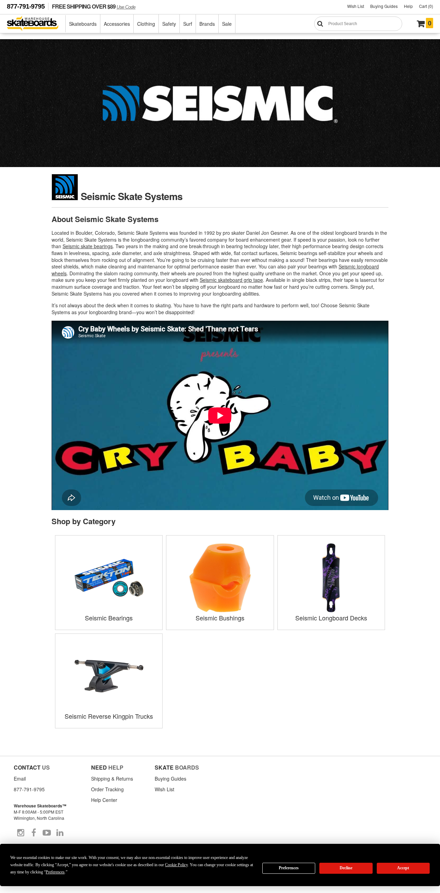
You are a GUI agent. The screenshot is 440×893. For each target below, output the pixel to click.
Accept (403, 868)
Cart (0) (426, 6)
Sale (227, 23)
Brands (207, 23)
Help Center (104, 799)
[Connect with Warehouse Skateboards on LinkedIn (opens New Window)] (60, 833)
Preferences (289, 868)
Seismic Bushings (220, 617)
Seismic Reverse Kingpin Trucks (109, 716)
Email (20, 778)
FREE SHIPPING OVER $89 (93, 6)
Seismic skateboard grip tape (231, 279)
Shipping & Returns (112, 778)
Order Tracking (107, 789)
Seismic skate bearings (88, 246)
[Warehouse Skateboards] (36, 24)
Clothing (146, 23)
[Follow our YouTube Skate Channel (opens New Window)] (47, 833)
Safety (169, 23)
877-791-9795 (26, 6)
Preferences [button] (55, 872)
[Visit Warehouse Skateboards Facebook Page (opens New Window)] (34, 833)
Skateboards (83, 23)
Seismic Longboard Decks (331, 617)
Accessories (117, 23)
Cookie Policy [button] (176, 864)
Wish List (355, 6)
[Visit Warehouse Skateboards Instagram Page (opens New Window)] (20, 833)
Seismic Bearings (109, 617)
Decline (346, 868)
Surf (187, 23)
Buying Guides (384, 6)
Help (408, 6)
